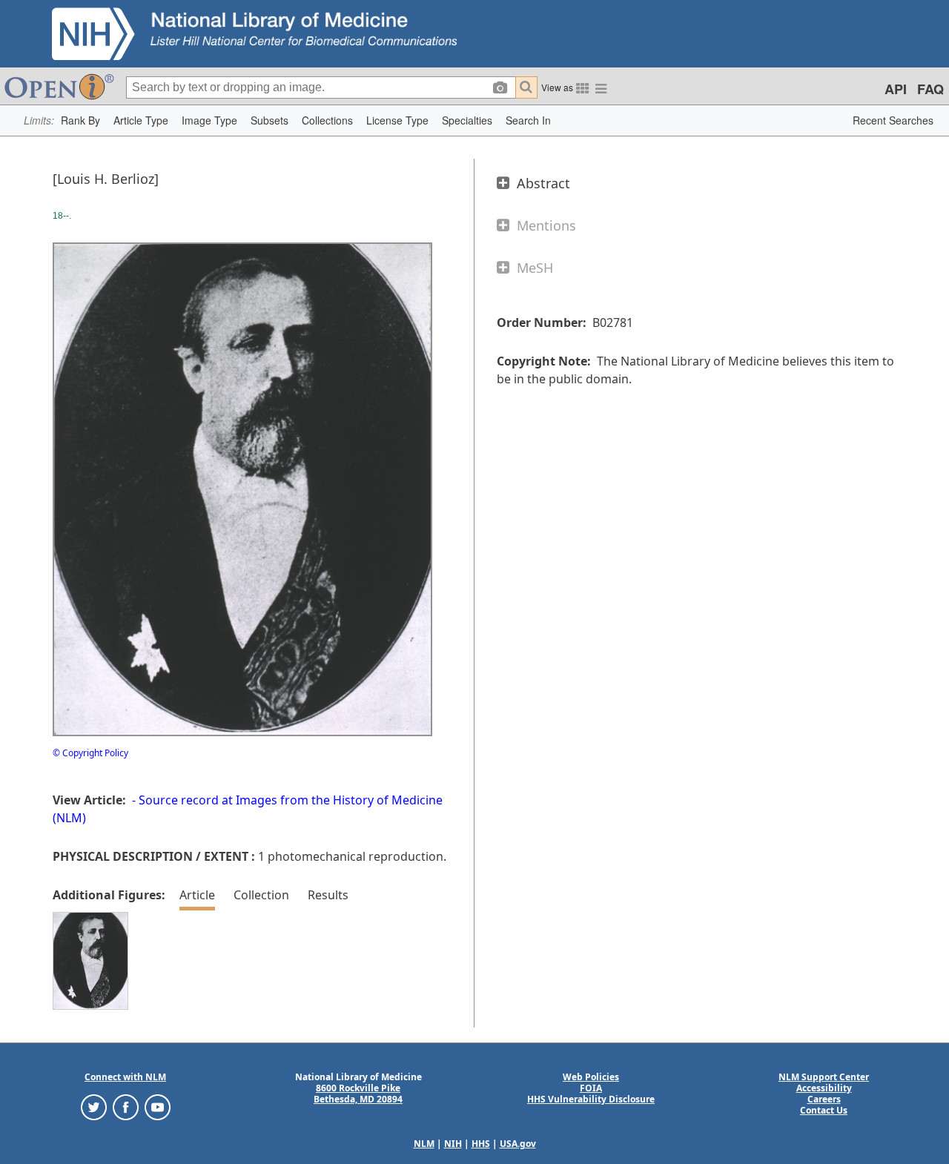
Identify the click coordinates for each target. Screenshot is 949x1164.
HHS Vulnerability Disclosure (591, 1099)
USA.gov (518, 1143)
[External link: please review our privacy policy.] (94, 1106)
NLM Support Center (823, 1077)
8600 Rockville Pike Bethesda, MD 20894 (358, 1093)
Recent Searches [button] (893, 120)
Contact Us (823, 1110)
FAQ (930, 89)
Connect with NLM (125, 1077)
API (895, 89)
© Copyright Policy (90, 753)
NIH (453, 1143)
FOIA (591, 1088)
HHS (481, 1143)
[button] (80, 120)
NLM (424, 1143)
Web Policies (591, 1077)
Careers (824, 1099)
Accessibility (824, 1088)
